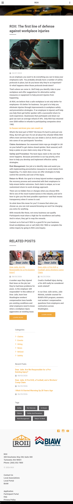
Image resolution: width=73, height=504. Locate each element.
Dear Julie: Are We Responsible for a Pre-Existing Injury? (22, 270)
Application (8, 491)
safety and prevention (34, 413)
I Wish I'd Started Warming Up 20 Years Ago (34, 390)
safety (19, 408)
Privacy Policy (10, 500)
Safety (20, 355)
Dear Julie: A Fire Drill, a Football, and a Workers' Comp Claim (51, 270)
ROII (12, 467)
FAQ (5, 497)
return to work (40, 418)
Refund (20, 352)
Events (20, 340)
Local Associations (12, 478)
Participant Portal (11, 494)
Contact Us (8, 475)
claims (19, 413)
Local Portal (9, 481)
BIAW (6, 483)
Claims (20, 336)
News (37, 11)
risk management (23, 418)
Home (29, 11)
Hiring (19, 344)
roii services (31, 408)
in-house (44, 408)
